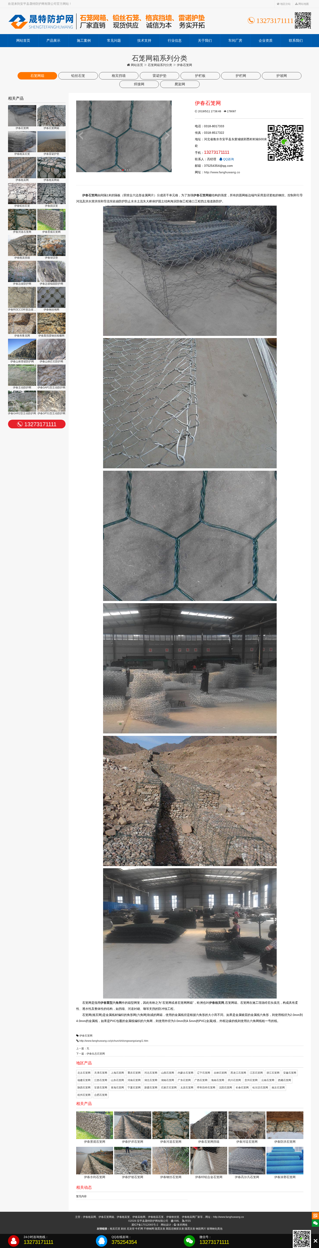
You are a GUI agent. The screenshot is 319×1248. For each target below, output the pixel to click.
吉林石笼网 (220, 1072)
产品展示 (53, 40)
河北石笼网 (150, 1072)
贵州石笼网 (251, 1080)
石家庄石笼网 (169, 1087)
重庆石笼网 (134, 1072)
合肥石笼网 (100, 1094)
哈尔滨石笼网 (260, 1087)
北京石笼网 (83, 1072)
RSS (188, 1220)
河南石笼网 (134, 1080)
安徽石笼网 (289, 1072)
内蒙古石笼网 (185, 1072)
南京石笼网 (278, 1087)
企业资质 (266, 40)
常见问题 (114, 40)
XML (176, 1220)
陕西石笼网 (83, 1087)
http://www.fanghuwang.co (222, 172)
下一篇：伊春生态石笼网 (90, 1053)
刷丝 (123, 1228)
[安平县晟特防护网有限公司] (106, 21)
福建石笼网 (83, 1080)
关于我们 (205, 40)
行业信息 (175, 40)
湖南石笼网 (167, 1080)
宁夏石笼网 (134, 1087)
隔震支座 (160, 1228)
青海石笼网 (117, 1087)
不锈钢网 (149, 1228)
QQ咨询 (228, 159)
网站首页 (23, 40)
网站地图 (303, 3)
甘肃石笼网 (100, 1087)
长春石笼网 (242, 1087)
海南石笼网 (217, 1080)
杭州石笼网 (83, 1094)
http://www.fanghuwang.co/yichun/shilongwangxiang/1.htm (113, 1040)
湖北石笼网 (150, 1080)
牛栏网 (139, 1228)
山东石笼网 (117, 1080)
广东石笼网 (184, 1080)
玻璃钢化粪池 (214, 1228)
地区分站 (285, 3)
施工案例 (84, 40)
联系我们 (296, 40)
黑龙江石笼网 (238, 1072)
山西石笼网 (167, 1072)
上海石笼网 (117, 1072)
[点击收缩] (315, 1241)
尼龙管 (131, 1228)
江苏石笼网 (256, 1072)
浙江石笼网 (273, 1072)
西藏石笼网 (284, 1080)
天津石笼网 (100, 1072)
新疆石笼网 (150, 1087)
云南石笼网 (267, 1080)
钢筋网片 (201, 1228)
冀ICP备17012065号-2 (145, 1224)
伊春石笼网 (85, 1035)
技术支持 (144, 40)
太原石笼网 (186, 1087)
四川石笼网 (234, 1080)
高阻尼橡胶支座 (175, 1228)
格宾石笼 (115, 1228)
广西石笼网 (200, 1080)
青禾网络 (181, 1224)
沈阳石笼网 (225, 1087)
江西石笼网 (100, 1080)
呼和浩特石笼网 (206, 1087)
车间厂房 (235, 40)
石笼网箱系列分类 (160, 65)
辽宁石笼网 (203, 1072)
